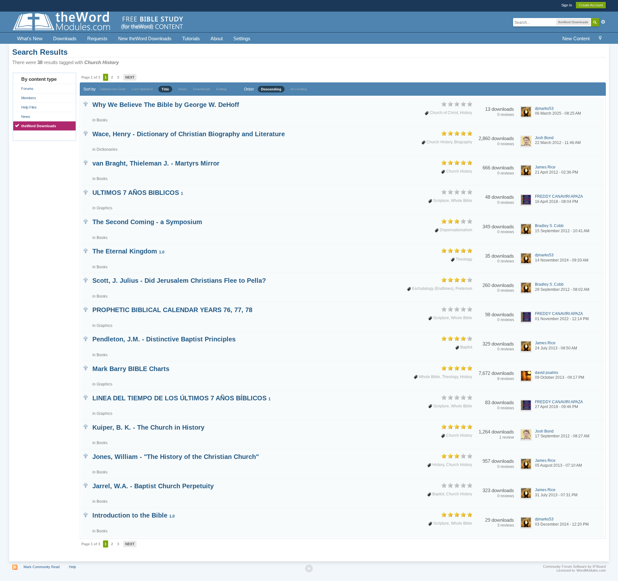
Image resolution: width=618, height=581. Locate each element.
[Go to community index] (98, 21)
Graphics (104, 208)
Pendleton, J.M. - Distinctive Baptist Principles (164, 339)
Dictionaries (107, 149)
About (217, 38)
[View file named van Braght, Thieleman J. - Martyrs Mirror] (85, 162)
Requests (97, 38)
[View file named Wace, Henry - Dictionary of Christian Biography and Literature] (85, 133)
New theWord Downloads (145, 38)
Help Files (29, 107)
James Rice (545, 167)
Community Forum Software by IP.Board (574, 566)
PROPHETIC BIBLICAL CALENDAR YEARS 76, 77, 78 (172, 309)
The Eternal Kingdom (128, 251)
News (25, 117)
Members (28, 98)
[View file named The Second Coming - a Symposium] (85, 221)
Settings (241, 38)
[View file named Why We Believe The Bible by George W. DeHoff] (85, 103)
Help (72, 567)
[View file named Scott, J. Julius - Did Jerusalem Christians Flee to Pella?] (85, 279)
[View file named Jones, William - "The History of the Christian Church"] (85, 455)
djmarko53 (544, 108)
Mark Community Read (41, 567)
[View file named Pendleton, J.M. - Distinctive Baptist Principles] (85, 338)
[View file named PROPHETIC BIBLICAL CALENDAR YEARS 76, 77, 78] (85, 308)
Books (102, 120)
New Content (576, 38)
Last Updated (142, 89)
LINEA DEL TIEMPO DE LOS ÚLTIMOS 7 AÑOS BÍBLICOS (181, 398)
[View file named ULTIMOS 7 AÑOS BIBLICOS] (85, 191)
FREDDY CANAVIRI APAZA (559, 196)
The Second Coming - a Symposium (147, 221)
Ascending (298, 89)
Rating (221, 89)
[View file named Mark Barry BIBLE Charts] (85, 367)
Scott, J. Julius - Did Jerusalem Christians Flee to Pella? (179, 280)
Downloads (65, 38)
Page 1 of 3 (90, 77)
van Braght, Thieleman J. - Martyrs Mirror (156, 163)
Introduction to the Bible (133, 515)
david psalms (546, 372)
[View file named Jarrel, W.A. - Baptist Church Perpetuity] (85, 485)
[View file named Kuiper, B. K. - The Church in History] (85, 426)
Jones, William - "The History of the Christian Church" (175, 456)
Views (182, 89)
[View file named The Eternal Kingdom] (85, 250)
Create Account (591, 5)
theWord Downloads (38, 126)
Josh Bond (544, 138)
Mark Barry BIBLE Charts (130, 368)
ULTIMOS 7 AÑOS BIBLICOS (137, 192)
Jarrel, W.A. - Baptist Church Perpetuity (153, 486)
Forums (27, 88)
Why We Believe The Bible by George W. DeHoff (165, 104)
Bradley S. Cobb (549, 226)
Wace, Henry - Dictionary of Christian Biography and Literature (188, 134)
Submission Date (112, 89)
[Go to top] (309, 568)
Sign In (566, 5)
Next (130, 77)
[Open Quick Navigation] (600, 39)
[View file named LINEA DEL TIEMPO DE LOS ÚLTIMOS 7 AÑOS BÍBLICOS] (85, 397)
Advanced (603, 21)
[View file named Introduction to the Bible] (85, 514)
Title (165, 89)
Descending (271, 89)
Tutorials (191, 38)
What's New (29, 38)
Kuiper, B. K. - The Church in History (148, 427)
